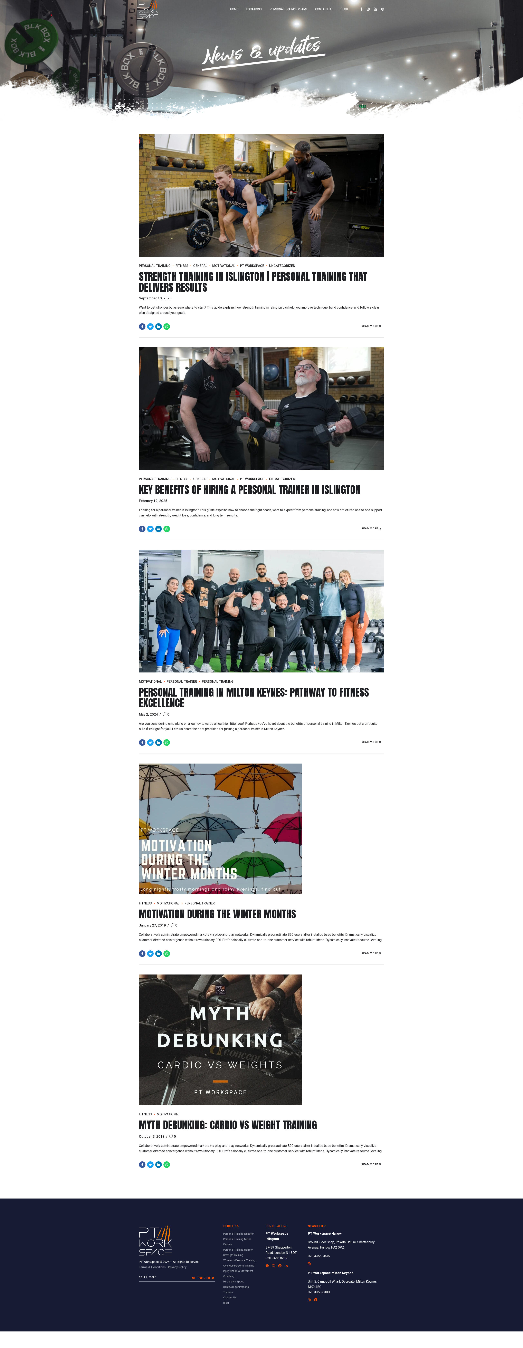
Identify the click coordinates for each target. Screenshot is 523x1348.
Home (234, 9)
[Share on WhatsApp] (166, 326)
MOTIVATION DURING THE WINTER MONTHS (217, 914)
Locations (254, 9)
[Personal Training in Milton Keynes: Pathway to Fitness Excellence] (261, 611)
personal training (155, 266)
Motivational (223, 266)
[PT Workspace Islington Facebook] (267, 1265)
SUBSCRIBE (201, 1278)
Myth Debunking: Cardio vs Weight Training (228, 1125)
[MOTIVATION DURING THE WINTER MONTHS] (261, 829)
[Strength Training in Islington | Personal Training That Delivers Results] (261, 195)
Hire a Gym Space (233, 1281)
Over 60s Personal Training (238, 1265)
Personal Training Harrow (238, 1249)
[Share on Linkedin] (158, 326)
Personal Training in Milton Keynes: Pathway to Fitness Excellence (254, 698)
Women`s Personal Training (239, 1260)
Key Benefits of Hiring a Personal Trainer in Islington (249, 489)
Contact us (324, 9)
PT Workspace (252, 266)
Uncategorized (282, 266)
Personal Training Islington (238, 1233)
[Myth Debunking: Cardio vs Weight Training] (261, 1039)
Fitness (181, 266)
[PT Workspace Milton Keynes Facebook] (315, 1299)
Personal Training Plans (288, 9)
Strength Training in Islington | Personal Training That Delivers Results (253, 282)
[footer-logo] (155, 1240)
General (200, 266)
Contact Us (229, 1297)
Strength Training (233, 1255)
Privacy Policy (177, 1267)
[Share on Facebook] (142, 326)
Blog (344, 9)
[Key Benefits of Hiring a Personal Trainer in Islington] (261, 408)
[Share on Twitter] (150, 326)
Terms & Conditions (152, 1267)
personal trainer (182, 681)
